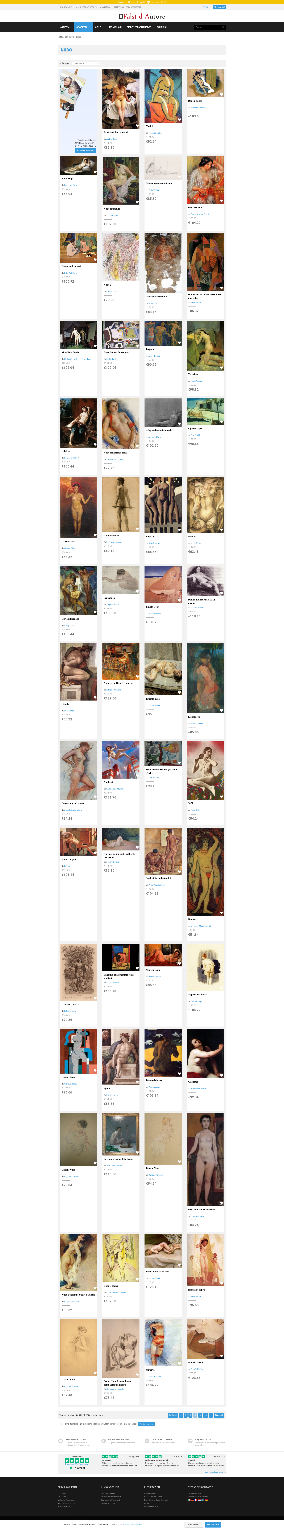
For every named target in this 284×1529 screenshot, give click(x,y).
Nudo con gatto (69, 859)
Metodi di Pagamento (66, 1500)
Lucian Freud (154, 706)
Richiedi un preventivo (85, 150)
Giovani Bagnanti (70, 619)
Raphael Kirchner (71, 1176)
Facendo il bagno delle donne (118, 1159)
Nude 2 (107, 284)
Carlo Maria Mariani (115, 789)
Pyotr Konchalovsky (157, 885)
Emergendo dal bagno (73, 803)
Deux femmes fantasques (116, 352)
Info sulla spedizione (66, 1503)
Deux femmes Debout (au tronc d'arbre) (161, 771)
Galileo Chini (69, 548)
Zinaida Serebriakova (115, 459)
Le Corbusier (111, 359)
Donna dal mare (154, 1080)
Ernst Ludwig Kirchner (116, 1293)
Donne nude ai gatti (71, 266)
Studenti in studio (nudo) (158, 878)
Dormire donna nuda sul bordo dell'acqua (119, 856)
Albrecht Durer (154, 437)
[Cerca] (223, 27)
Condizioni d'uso (151, 1506)
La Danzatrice (69, 541)
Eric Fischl (195, 435)
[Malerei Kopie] (192, 1500)
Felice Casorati (197, 381)
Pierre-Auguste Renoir (200, 214)
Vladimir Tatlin (155, 133)
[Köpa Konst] (202, 1500)
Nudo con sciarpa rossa (115, 452)
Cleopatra (193, 1082)
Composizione (69, 1077)
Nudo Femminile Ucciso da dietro (78, 1294)
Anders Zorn (111, 139)
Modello (150, 126)
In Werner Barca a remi (116, 132)
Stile (98, 27)
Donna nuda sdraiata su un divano (202, 601)
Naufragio (109, 782)
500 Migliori (115, 27)
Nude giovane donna (156, 296)
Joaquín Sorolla (112, 215)
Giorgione (153, 303)
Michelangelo (69, 711)
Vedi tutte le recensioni (215, 1472)
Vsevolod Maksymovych (201, 926)
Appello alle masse (197, 994)
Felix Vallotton (155, 190)
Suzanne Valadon (198, 108)
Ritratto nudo (153, 699)
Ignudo (65, 704)
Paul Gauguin (154, 1087)
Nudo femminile (112, 208)
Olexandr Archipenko (115, 1389)
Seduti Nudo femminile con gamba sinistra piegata (117, 1383)
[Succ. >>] (219, 1415)
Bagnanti (150, 349)
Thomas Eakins (197, 608)
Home (60, 37)
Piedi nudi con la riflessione (201, 1209)
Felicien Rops (70, 1011)
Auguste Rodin (112, 605)
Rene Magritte (154, 543)
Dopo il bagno (195, 101)
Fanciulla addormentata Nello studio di (119, 977)
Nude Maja (67, 178)
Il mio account (66, 7)
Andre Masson (196, 543)
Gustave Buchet (70, 1084)
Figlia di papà (195, 428)
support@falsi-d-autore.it (198, 1497)
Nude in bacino (195, 1362)
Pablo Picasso (196, 302)
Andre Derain (154, 356)
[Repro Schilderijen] (199, 1500)
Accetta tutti (213, 1525)
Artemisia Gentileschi (200, 1088)
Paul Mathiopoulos (114, 542)
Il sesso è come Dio (71, 1004)
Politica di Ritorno (65, 1506)
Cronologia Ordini (108, 1493)
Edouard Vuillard (113, 690)
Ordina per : (64, 63)
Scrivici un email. (146, 1424)
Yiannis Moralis (197, 1216)
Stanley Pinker (197, 724)
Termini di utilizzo (138, 1524)
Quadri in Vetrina (151, 1493)
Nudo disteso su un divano (159, 183)
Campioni (162, 27)
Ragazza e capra (196, 1289)
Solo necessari (194, 1525)
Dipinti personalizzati (139, 27)
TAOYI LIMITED (194, 1493)
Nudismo (192, 919)
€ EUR (205, 7)
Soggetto (82, 27)
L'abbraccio (194, 717)
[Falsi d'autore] (189, 1500)
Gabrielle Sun (195, 207)
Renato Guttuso (155, 977)
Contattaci (105, 7)
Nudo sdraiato (153, 970)
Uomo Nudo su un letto (157, 1271)
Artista (64, 27)
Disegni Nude (68, 1169)
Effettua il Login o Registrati (128, 7)
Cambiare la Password (110, 1500)
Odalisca (66, 451)
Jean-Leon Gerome (114, 1166)
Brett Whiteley (155, 613)
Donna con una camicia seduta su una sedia (205, 296)
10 (206, 1415)
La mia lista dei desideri (86, 7)
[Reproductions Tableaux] (195, 1500)
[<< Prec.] (172, 1415)
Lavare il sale (152, 606)
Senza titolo (109, 598)
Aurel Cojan (111, 291)
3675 (190, 803)
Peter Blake (195, 810)
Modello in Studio (70, 352)
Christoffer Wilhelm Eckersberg (77, 359)
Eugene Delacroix (71, 458)
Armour (192, 536)
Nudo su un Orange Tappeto (118, 683)
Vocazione (193, 374)
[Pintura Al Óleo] (206, 1500)
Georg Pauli (69, 626)
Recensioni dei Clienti (153, 1497)
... (181, 1415)
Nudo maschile (111, 535)
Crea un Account (108, 1503)
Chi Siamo (62, 1497)
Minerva (150, 1370)
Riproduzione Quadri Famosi (156, 1500)
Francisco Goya (70, 185)
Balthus (67, 866)
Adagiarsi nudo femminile (159, 430)
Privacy (147, 1503)
